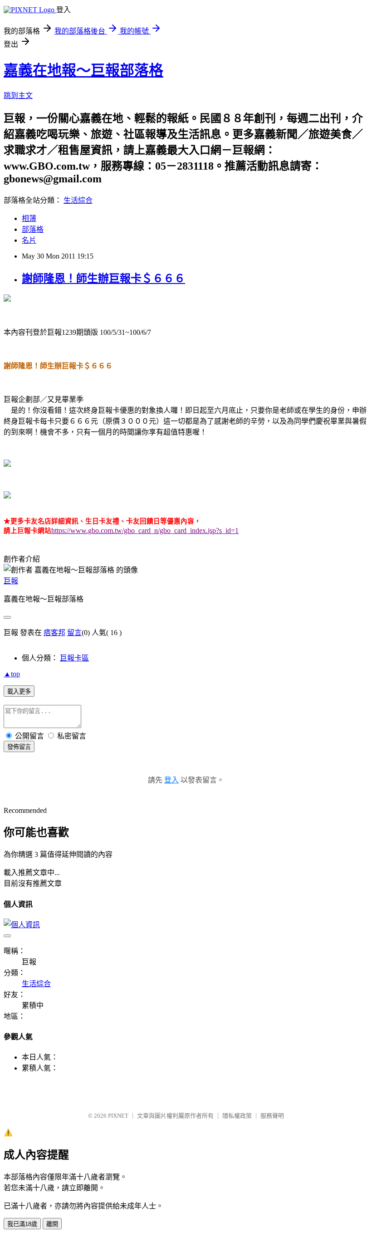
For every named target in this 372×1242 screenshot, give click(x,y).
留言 (74, 632)
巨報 (11, 581)
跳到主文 (18, 95)
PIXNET (118, 1115)
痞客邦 (54, 632)
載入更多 (19, 691)
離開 (52, 1224)
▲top (12, 674)
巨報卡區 (74, 658)
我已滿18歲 (22, 1224)
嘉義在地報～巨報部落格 (83, 70)
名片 (29, 240)
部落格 (33, 229)
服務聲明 (272, 1115)
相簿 (29, 218)
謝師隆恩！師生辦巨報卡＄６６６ (103, 278)
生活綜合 (78, 200)
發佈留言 (19, 746)
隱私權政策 (237, 1115)
